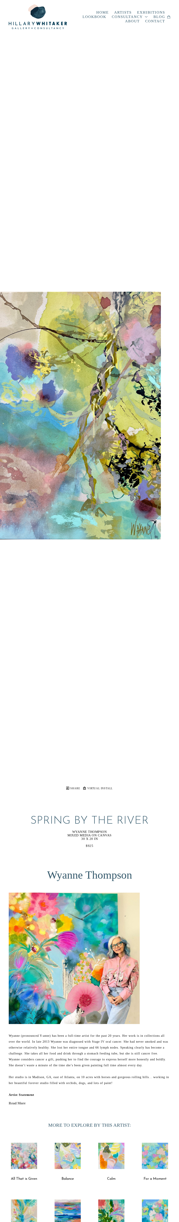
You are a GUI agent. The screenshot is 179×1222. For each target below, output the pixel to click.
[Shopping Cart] (168, 17)
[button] (130, 17)
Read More (17, 1103)
